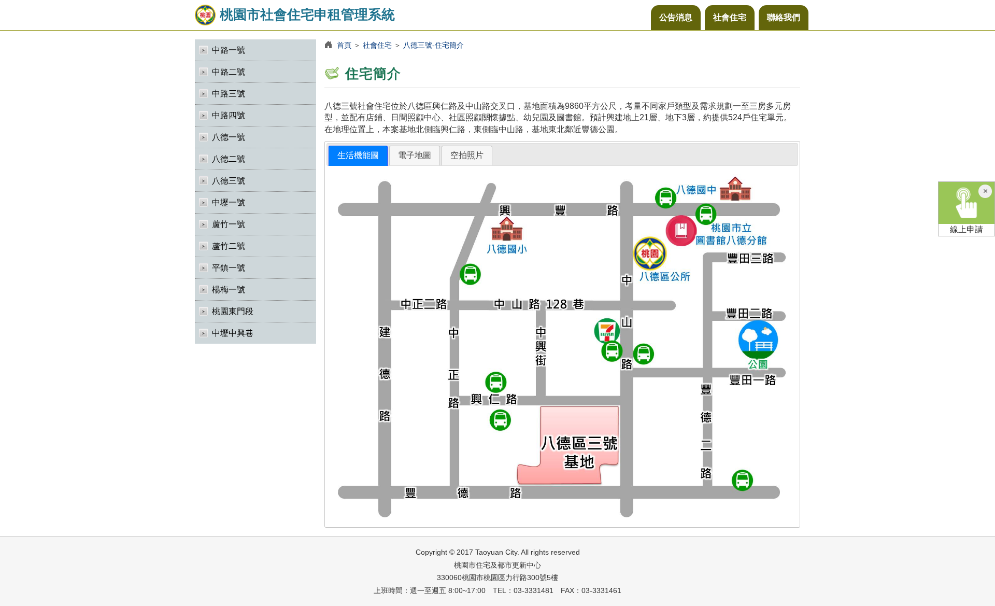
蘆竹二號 (228, 246)
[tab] (358, 156)
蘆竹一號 (228, 224)
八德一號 (228, 137)
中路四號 (228, 115)
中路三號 (228, 93)
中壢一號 (228, 202)
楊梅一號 (228, 289)
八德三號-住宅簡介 (433, 45)
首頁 (344, 45)
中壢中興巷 (232, 333)
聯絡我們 (783, 17)
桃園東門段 (232, 311)
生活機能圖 (358, 155)
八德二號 (228, 158)
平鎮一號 (228, 267)
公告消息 (675, 17)
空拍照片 (467, 155)
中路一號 (228, 50)
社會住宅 (729, 17)
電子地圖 (414, 155)
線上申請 (966, 229)
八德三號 (228, 180)
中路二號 (228, 71)
